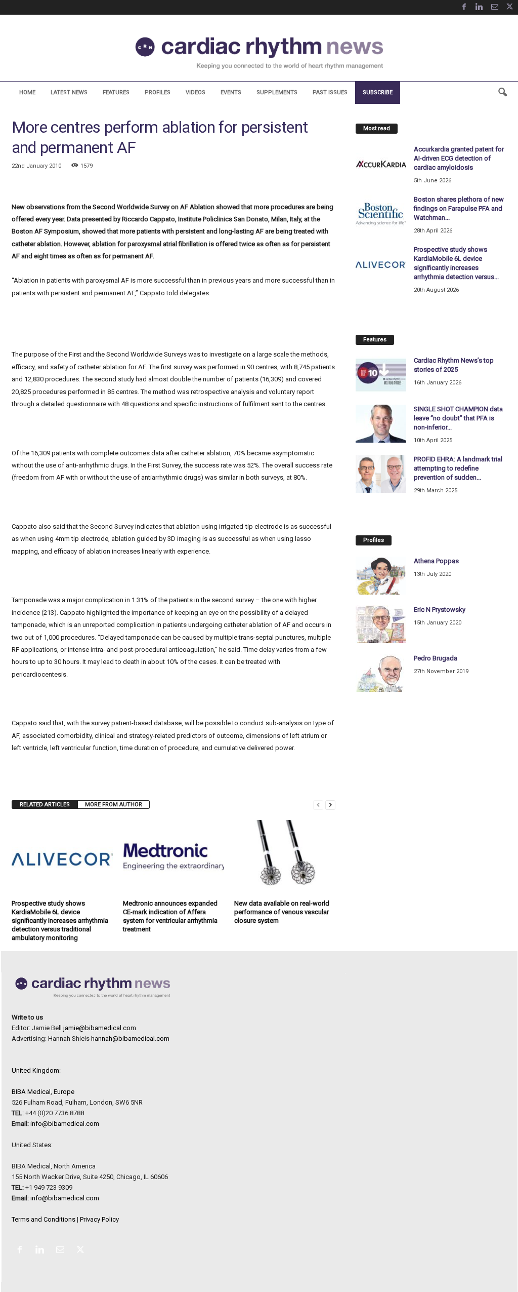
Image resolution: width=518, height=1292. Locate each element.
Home (27, 92)
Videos (195, 92)
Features (116, 92)
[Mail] (495, 7)
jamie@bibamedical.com (99, 1028)
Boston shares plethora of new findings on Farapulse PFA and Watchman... (459, 208)
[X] (510, 7)
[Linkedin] (479, 7)
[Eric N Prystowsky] (381, 624)
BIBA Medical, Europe (43, 1091)
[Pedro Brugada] (381, 673)
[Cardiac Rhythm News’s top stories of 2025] (381, 375)
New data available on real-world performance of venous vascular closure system (281, 911)
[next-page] (330, 804)
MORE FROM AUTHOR (113, 804)
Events (231, 92)
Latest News (69, 92)
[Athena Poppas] (381, 576)
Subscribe (378, 92)
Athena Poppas (436, 561)
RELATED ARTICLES (45, 804)
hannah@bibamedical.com (130, 1038)
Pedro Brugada (435, 658)
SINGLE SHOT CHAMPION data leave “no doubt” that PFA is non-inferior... (458, 418)
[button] (502, 93)
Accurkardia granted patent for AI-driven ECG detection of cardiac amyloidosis (459, 158)
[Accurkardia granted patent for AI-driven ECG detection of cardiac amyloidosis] (381, 164)
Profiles (157, 92)
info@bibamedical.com (64, 1123)
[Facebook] (464, 7)
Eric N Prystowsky (439, 609)
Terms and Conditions (43, 1219)
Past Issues (330, 92)
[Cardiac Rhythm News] (259, 53)
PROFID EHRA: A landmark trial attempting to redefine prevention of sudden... (458, 468)
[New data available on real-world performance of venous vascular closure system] (284, 858)
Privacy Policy (99, 1219)
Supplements (276, 92)
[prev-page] (318, 804)
